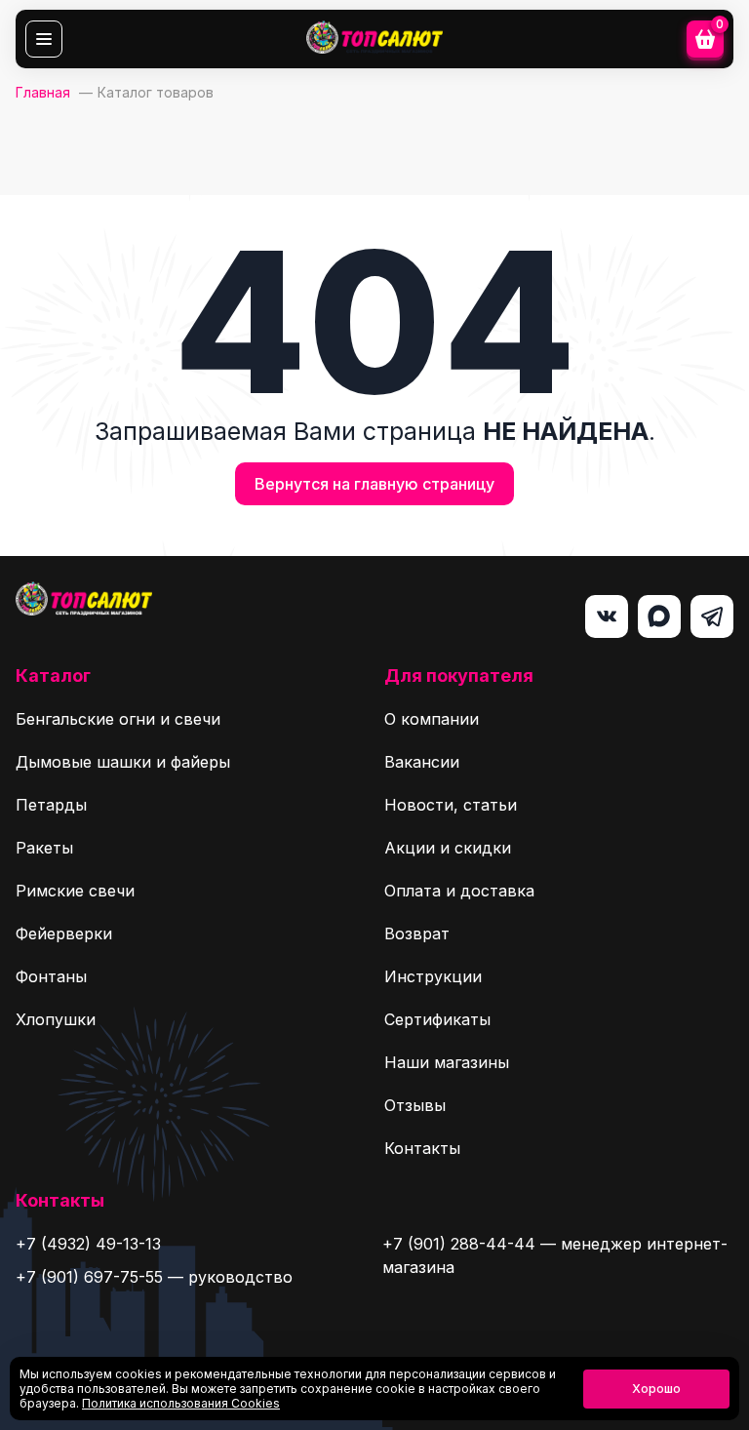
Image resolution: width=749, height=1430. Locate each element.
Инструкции (433, 976)
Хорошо (656, 1388)
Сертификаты (437, 1019)
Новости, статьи (450, 804)
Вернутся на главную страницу (374, 484)
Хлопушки (56, 1019)
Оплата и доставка (459, 890)
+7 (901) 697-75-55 (89, 1277)
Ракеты (44, 847)
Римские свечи (75, 890)
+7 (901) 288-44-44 (458, 1243)
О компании (431, 719)
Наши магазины (446, 1062)
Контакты (422, 1148)
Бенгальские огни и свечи (118, 719)
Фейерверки (64, 933)
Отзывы (415, 1105)
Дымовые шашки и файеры (123, 762)
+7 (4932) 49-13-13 (88, 1243)
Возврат (417, 933)
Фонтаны (51, 976)
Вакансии (421, 762)
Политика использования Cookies (181, 1403)
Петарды (51, 804)
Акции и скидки (447, 847)
